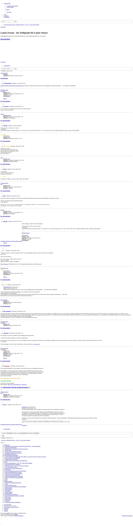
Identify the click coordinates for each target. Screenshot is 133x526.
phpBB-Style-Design (18, 515)
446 (9, 324)
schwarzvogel (4, 134)
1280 (9, 185)
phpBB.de (16, 514)
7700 (9, 352)
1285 (9, 137)
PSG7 (2, 393)
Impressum (124, 515)
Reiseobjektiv (5, 39)
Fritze (2, 157)
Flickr (2, 264)
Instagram (6, 264)
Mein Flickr (24, 384)
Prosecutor (3, 91)
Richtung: (30, 433)
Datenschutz (129, 515)
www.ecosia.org (36, 344)
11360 (27, 236)
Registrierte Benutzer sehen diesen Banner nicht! (11, 85)
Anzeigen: (4, 433)
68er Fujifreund (4, 300)
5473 (9, 92)
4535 (9, 159)
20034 (9, 115)
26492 (9, 272)
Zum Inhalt (3, 27)
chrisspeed (3, 322)
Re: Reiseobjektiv (5, 101)
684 (9, 394)
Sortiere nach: (16, 433)
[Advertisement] (66, 51)
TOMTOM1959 (4, 73)
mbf (1, 184)
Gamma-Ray (3, 349)
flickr (4, 205)
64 (8, 301)
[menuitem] (12, 6)
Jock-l (2, 269)
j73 (22, 234)
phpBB (7, 513)
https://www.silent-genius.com (14, 384)
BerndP (2, 114)
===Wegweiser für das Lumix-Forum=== (15, 387)
